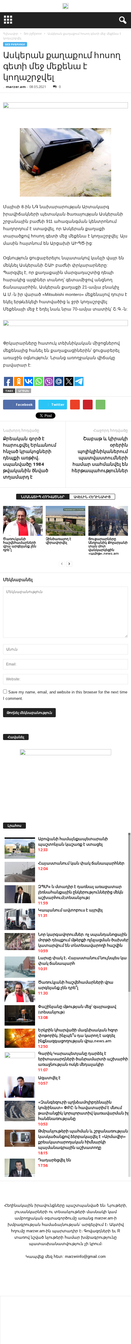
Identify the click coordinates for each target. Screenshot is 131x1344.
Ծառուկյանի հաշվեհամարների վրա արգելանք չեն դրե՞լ (19, 544)
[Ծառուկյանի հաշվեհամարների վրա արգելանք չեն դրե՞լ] (23, 520)
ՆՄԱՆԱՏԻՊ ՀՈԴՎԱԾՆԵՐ (43, 496)
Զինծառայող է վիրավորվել (58, 540)
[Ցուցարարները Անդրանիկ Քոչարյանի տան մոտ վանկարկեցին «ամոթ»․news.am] (108, 520)
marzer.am (16, 86)
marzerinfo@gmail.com (85, 1256)
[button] (121, 20)
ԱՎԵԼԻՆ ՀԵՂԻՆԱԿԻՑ (92, 496)
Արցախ (23, 391)
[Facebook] (65, 1268)
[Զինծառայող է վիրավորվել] (65, 520)
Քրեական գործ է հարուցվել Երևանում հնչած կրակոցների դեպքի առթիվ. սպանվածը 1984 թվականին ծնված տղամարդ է (29, 457)
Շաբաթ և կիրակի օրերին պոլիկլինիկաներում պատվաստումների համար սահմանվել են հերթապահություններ (100, 454)
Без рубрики (15, 44)
